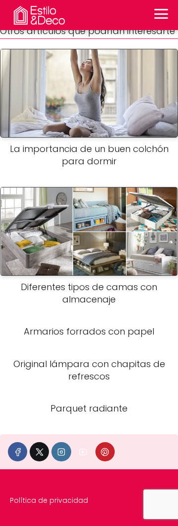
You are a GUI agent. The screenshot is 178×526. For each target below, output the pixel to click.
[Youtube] (83, 451)
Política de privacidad (49, 500)
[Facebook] (17, 451)
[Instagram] (61, 451)
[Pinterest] (105, 451)
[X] (39, 451)
